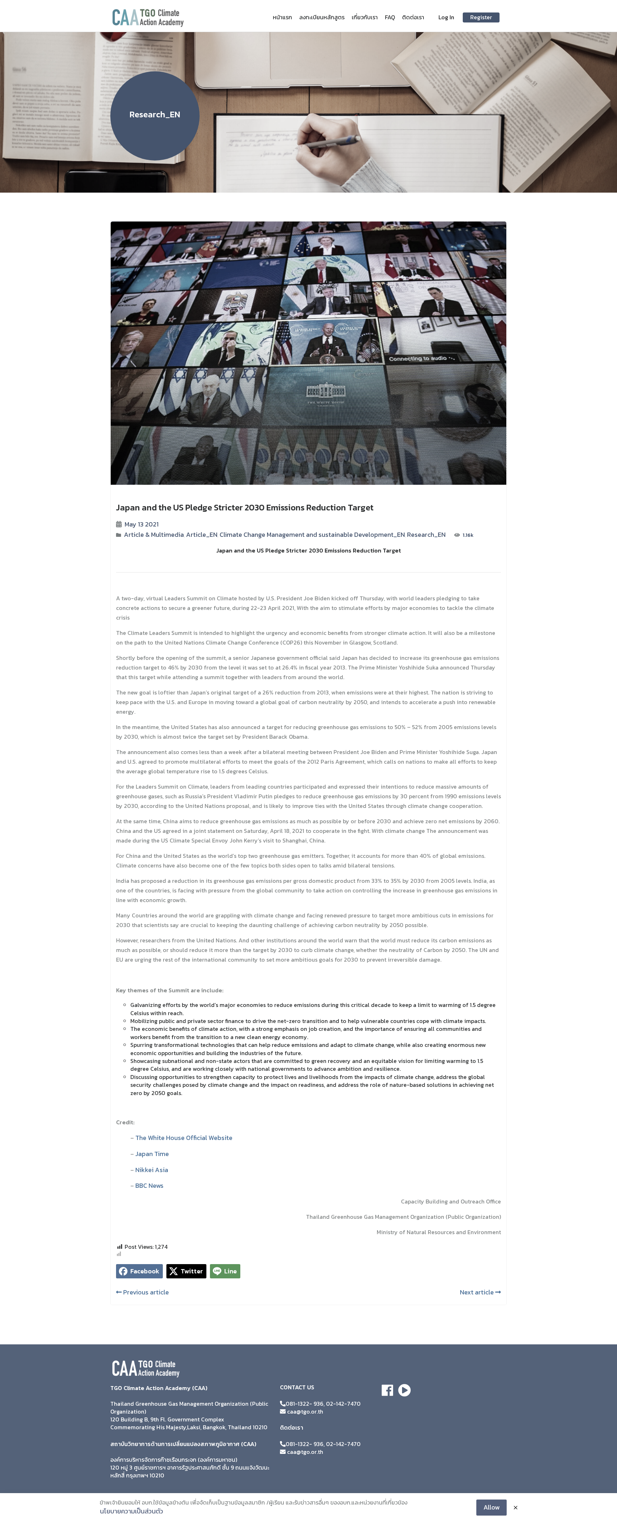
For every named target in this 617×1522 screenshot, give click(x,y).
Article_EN (201, 534)
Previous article (145, 1292)
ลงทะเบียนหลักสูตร (322, 17)
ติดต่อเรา (413, 17)
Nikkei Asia (151, 1170)
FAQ (390, 17)
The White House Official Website (183, 1137)
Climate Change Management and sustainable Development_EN (312, 534)
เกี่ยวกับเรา (365, 17)
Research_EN (426, 534)
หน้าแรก (282, 17)
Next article (477, 1292)
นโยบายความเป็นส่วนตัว (131, 1511)
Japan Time (152, 1154)
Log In (446, 17)
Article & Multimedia (154, 534)
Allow (491, 1507)
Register (481, 17)
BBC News (149, 1185)
